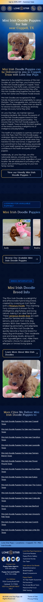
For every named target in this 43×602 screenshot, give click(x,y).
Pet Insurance (27, 582)
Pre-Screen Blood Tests (31, 585)
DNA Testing (27, 590)
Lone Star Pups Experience (32, 551)
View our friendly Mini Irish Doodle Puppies (21, 173)
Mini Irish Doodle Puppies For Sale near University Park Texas (20, 515)
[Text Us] (39, 8)
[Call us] (33, 8)
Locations (20, 543)
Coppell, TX (31, 543)
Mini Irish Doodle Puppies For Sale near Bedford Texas (20, 507)
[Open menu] (3, 8)
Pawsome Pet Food (29, 588)
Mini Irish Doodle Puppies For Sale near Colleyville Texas (20, 499)
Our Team (26, 561)
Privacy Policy (33, 599)
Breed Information (29, 568)
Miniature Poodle (17, 306)
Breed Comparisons (30, 573)
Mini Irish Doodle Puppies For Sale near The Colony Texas (21, 486)
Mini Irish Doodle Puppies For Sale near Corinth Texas (19, 523)
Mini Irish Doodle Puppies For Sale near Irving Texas (21, 493)
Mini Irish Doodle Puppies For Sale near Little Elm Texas (20, 531)
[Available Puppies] (9, 8)
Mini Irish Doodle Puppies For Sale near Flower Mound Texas (19, 462)
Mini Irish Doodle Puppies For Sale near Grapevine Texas (20, 430)
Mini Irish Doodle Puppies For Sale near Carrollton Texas (20, 438)
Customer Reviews (29, 553)
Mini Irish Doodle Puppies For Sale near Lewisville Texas (20, 446)
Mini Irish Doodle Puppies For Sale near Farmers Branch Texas (19, 454)
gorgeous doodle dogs (19, 316)
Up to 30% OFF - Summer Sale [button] (21, 2)
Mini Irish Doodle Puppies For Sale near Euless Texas (19, 478)
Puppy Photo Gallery (30, 556)
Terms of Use (33, 596)
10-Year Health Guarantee (32, 580)
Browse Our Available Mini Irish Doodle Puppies (18, 259)
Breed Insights (28, 571)
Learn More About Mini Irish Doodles (20, 353)
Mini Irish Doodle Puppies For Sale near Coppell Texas (19, 422)
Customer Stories (29, 559)
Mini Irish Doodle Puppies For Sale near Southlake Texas (20, 470)
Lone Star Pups (7, 543)
